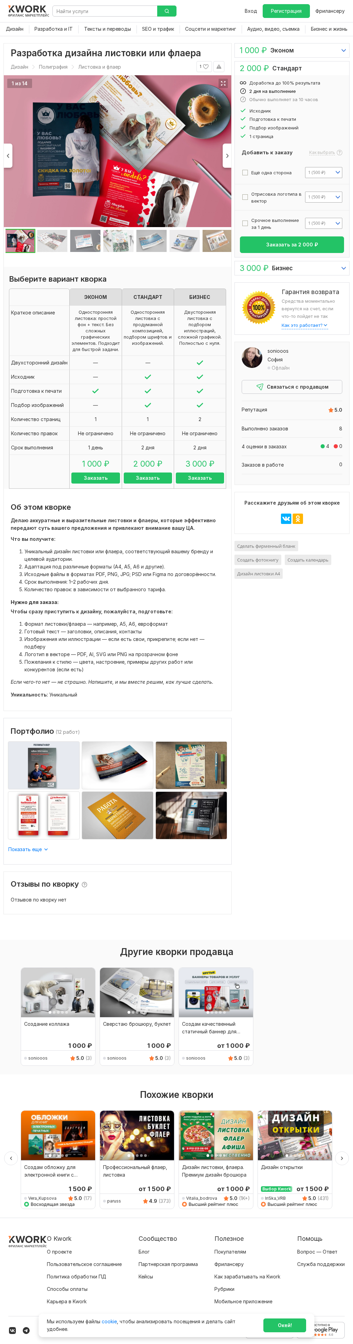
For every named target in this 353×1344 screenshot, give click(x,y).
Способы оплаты (67, 1289)
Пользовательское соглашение (84, 1264)
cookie (109, 1321)
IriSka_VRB (275, 1198)
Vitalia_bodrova (201, 1198)
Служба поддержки (321, 1264)
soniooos (278, 351)
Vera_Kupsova (42, 1198)
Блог (144, 1252)
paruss (114, 1201)
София (275, 359)
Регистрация (286, 11)
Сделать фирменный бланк (266, 546)
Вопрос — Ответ (317, 1252)
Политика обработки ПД (76, 1276)
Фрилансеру (330, 11)
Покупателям (230, 1252)
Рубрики (224, 1289)
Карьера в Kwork (67, 1301)
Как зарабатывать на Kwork (247, 1276)
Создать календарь (308, 560)
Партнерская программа (168, 1264)
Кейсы (146, 1276)
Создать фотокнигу (258, 560)
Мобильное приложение (243, 1301)
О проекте (59, 1252)
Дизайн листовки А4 (258, 574)
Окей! (285, 1325)
